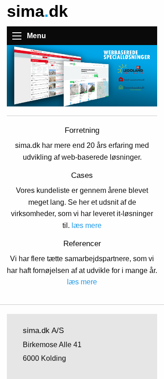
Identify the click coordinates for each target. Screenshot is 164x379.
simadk (37, 11)
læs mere (87, 225)
